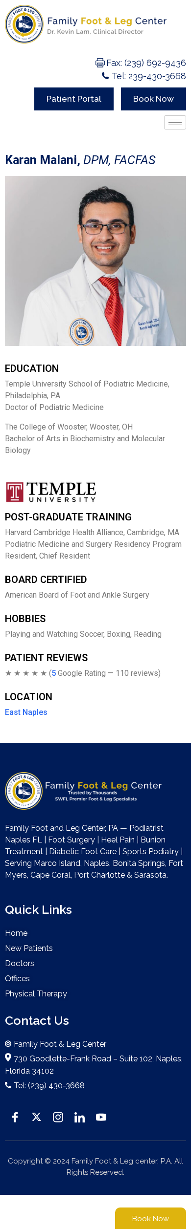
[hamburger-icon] (175, 122)
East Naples (26, 712)
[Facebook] (14, 1116)
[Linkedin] (79, 1116)
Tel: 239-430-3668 (149, 76)
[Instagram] (57, 1116)
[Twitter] (36, 1116)
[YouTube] (101, 1116)
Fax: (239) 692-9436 (146, 63)
